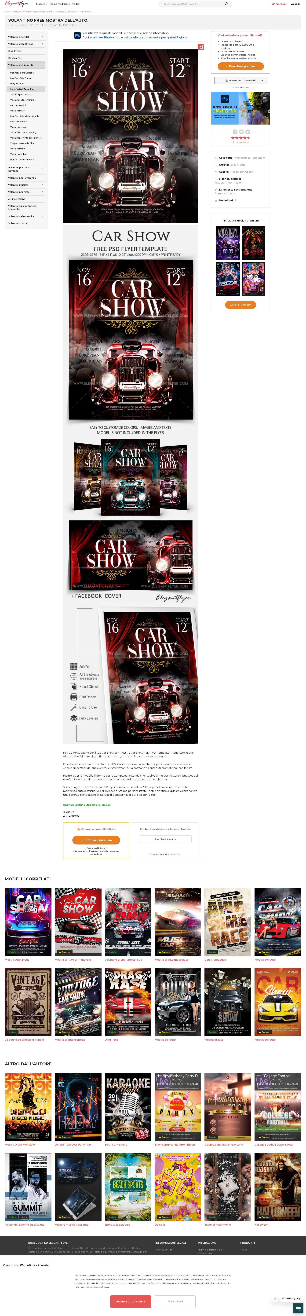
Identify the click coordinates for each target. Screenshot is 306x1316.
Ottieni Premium (240, 304)
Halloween (261, 1224)
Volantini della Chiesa (20, 44)
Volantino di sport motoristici (123, 959)
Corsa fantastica (215, 959)
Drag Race (111, 1039)
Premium (281, 4)
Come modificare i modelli (65, 4)
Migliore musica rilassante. (72, 1224)
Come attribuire (225, 193)
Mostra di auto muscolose (172, 959)
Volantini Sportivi (18, 223)
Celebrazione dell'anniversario (223, 1144)
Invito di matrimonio (217, 1224)
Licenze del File (164, 1249)
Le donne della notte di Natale (24, 1039)
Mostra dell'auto (265, 959)
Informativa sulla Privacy (97, 1287)
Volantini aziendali (18, 37)
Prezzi (243, 1249)
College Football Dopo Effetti (274, 1144)
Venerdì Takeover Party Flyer (73, 1144)
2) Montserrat (71, 815)
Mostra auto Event (17, 959)
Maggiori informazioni (229, 182)
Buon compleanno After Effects (175, 1144)
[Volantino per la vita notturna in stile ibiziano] (228, 279)
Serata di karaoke (116, 1144)
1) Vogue (68, 811)
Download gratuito (165, 839)
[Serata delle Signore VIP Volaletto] (253, 279)
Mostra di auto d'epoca (70, 1039)
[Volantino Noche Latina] (253, 243)
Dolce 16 (160, 1224)
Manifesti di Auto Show (250, 157)
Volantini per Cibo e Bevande (19, 169)
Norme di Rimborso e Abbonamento (210, 1251)
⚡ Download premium (96, 840)
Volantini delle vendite (21, 216)
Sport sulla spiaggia (117, 1224)
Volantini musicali (18, 185)
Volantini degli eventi (20, 65)
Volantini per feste (19, 192)
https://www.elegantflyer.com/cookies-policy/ (155, 1279)
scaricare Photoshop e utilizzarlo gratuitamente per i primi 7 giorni (138, 37)
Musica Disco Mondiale (20, 1144)
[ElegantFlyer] (16, 4)
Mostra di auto (213, 1039)
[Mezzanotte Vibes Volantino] (228, 243)
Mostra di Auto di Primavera (73, 959)
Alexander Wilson (242, 171)
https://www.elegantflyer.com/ (163, 1275)
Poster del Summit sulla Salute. (25, 1224)
